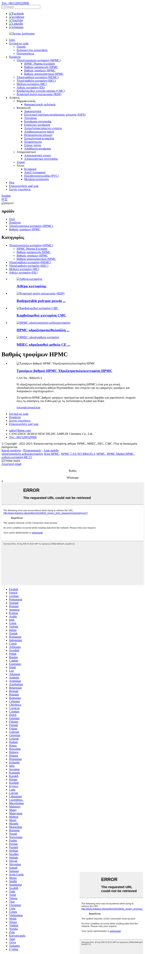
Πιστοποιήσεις (25, 53)
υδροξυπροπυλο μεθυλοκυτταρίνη (22, 453)
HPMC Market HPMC (120, 453)
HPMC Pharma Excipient (39, 63)
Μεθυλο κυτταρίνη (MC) (32, 84)
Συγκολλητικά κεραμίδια (39, 138)
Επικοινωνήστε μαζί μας (24, 186)
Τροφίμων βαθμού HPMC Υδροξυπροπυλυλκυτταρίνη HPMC (64, 371)
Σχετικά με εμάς (19, 43)
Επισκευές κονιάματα (37, 124)
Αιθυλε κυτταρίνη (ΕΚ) (31, 87)
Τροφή (21, 162)
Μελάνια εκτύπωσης (36, 179)
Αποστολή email (11, 464)
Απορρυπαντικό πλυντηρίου (41, 158)
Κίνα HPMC (51, 453)
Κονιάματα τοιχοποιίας (38, 121)
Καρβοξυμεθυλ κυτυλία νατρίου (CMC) (41, 90)
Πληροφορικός (32, 450)
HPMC (100, 453)
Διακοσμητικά (32, 111)
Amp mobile (51, 450)
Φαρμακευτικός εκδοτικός (40, 104)
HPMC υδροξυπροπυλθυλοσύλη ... (43, 330)
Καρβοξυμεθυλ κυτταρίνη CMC (41, 315)
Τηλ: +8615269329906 (15, 3)
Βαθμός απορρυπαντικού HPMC (44, 73)
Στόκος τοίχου (32, 145)
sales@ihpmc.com (20, 430)
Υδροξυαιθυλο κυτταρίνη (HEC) (36, 80)
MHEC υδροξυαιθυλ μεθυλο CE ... (43, 345)
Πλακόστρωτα (33, 141)
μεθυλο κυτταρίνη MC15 (17, 457)
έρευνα (21, 407)
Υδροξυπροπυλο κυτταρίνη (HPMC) (39, 60)
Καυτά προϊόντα (11, 450)
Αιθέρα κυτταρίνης (31, 286)
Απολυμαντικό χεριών (37, 155)
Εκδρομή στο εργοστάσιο (32, 50)
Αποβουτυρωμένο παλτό (39, 131)
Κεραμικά (30, 169)
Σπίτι (12, 40)
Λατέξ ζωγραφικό (35, 172)
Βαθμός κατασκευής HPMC (41, 67)
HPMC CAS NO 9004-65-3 (78, 453)
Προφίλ (21, 46)
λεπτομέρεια (32, 407)
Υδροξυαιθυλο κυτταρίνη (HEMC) (38, 77)
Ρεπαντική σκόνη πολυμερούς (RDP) (39, 94)
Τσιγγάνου (30, 118)
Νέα (11, 182)
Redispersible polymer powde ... (41, 301)
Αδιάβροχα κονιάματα (37, 148)
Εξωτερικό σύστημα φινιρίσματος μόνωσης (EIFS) (55, 114)
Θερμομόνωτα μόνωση (38, 135)
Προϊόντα (15, 56)
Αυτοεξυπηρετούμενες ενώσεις (43, 128)
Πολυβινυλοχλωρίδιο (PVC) (41, 175)
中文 (5, 199)
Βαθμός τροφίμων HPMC (40, 70)
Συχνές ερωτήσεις (20, 189)
